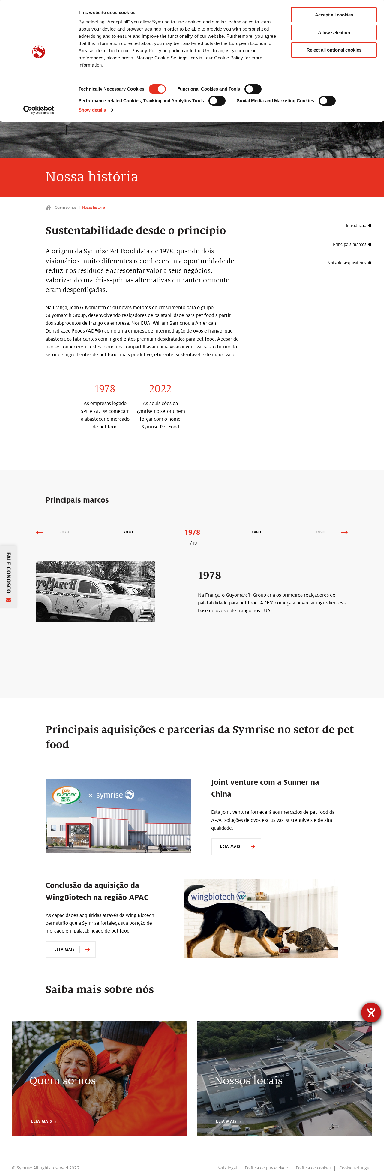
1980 (256, 532)
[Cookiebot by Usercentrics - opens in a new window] (39, 110)
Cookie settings (354, 1168)
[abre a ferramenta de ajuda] (371, 1012)
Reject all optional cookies (334, 49)
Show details (92, 109)
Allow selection (334, 32)
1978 (192, 532)
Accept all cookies (334, 14)
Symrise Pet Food (49, 207)
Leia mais (230, 846)
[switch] (253, 89)
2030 (128, 532)
